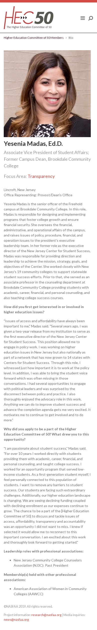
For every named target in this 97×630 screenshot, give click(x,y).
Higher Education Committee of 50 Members (34, 37)
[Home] (28, 17)
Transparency (41, 176)
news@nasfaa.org (16, 620)
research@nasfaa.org (46, 615)
